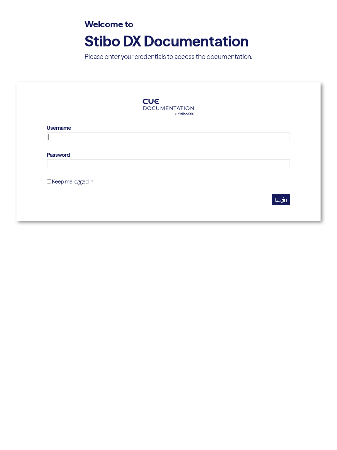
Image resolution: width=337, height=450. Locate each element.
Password (58, 155)
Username (59, 128)
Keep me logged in (72, 181)
